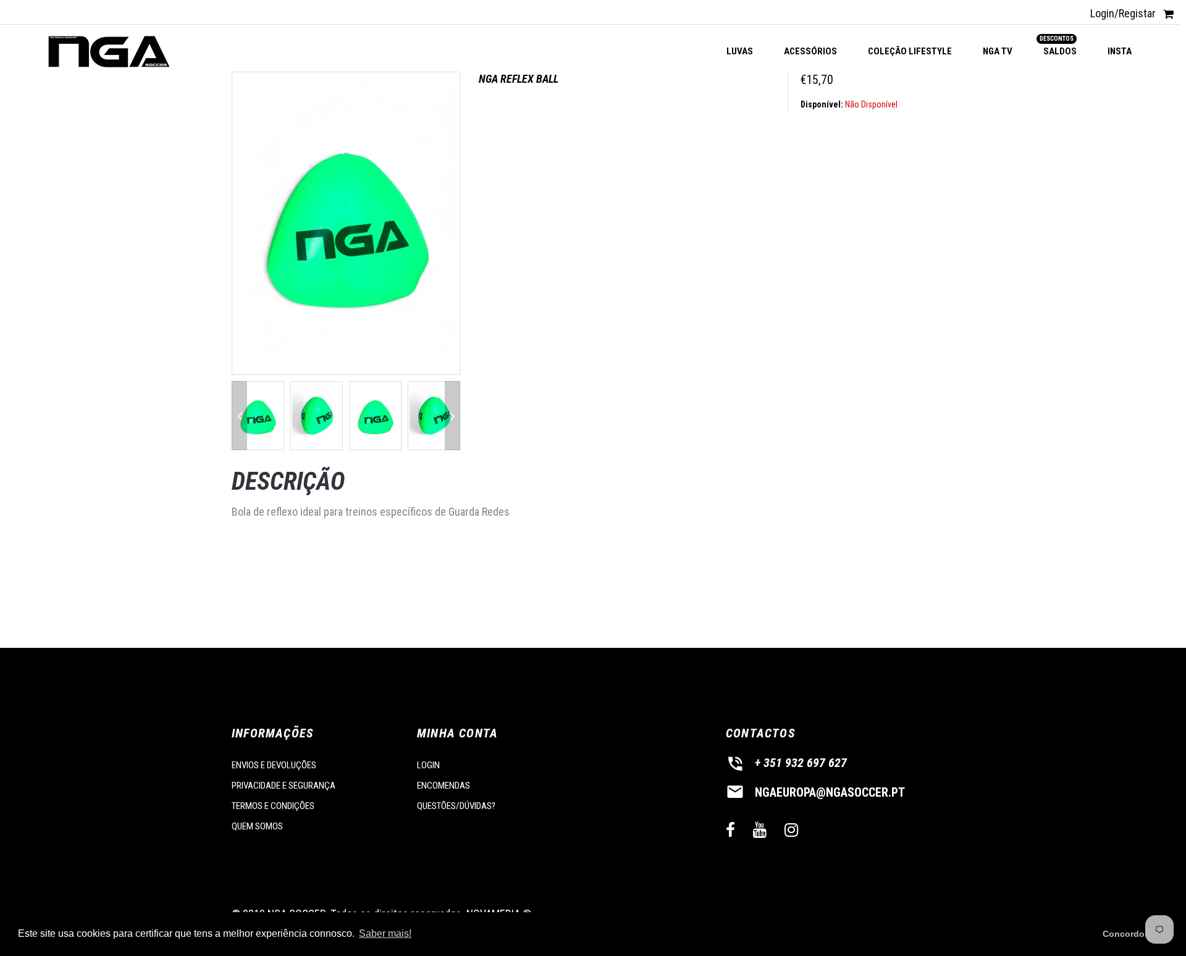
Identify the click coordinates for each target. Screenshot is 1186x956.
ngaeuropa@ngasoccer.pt (830, 792)
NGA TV (997, 51)
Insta (1120, 51)
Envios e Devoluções (274, 765)
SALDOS (1060, 46)
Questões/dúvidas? (456, 805)
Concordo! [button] (1125, 934)
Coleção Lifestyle (910, 51)
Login (428, 765)
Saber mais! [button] (385, 933)
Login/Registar (1123, 13)
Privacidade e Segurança (283, 785)
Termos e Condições (273, 805)
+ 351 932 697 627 (801, 762)
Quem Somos (257, 826)
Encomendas (443, 785)
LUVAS (739, 51)
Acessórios (810, 51)
